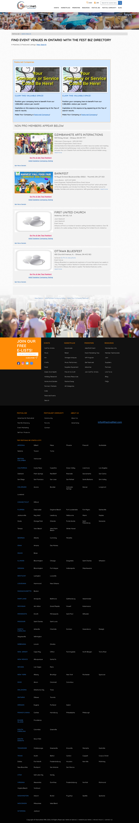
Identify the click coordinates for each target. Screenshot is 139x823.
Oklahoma (22, 690)
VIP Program (89, 357)
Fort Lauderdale (72, 510)
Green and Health (50, 372)
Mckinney (102, 761)
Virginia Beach (22, 788)
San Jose (53, 479)
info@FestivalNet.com (110, 422)
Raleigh (101, 629)
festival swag (69, 381)
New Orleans (54, 583)
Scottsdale (102, 445)
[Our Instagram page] (22, 363)
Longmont (102, 487)
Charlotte (53, 629)
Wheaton (102, 561)
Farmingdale (70, 652)
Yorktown (37, 788)
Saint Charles (87, 561)
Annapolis (37, 599)
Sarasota (102, 521)
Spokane (102, 796)
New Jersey (22, 652)
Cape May (37, 652)
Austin (36, 756)
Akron (36, 682)
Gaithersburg (70, 599)
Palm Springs (38, 474)
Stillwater (86, 614)
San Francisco (38, 479)
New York (21, 674)
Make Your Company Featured (78, 298)
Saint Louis (53, 621)
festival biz (96, 7)
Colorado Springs (69, 488)
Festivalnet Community (54, 413)
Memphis (86, 748)
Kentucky (21, 576)
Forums (47, 423)
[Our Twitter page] (27, 363)
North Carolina (21, 630)
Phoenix (69, 445)
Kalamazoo (87, 606)
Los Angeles (103, 468)
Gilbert (36, 445)
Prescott (85, 445)
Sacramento (87, 474)
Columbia (37, 729)
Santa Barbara (88, 479)
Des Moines (54, 545)
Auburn (36, 796)
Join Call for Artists (91, 372)
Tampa (20, 528)
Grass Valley (70, 468)
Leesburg (53, 515)
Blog (120, 7)
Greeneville (54, 748)
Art (45, 357)
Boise (36, 553)
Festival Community (109, 7)
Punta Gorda (70, 521)
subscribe (30, 358)
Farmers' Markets (50, 386)
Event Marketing (23, 427)
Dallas (19, 761)
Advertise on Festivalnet (25, 418)
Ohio (19, 682)
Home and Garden (50, 381)
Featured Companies (24, 62)
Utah (19, 775)
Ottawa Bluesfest (68, 251)
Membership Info (111, 348)
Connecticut (23, 502)
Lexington (37, 576)
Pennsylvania (23, 712)
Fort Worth (37, 761)
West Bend (53, 803)
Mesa (52, 445)
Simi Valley (102, 479)
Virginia (21, 782)
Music (46, 353)
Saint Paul (69, 614)
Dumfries (53, 782)
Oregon (20, 705)
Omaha (52, 644)
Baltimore (53, 599)
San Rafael (70, 479)
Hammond (37, 583)
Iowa (19, 545)
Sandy (52, 775)
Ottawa (36, 697)
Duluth (36, 614)
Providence (38, 720)
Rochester (86, 674)
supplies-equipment (71, 367)
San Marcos (70, 767)
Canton (68, 756)
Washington (23, 796)
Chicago (53, 561)
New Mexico (22, 659)
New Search (41, 45)
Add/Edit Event (90, 348)
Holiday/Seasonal (50, 376)
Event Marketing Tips (92, 353)
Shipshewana (87, 568)
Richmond (102, 782)
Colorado (21, 487)
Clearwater (38, 510)
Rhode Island (20, 721)
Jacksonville (21, 515)
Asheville (37, 629)
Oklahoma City (39, 690)
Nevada (20, 667)
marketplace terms (84, 819)
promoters (76, 7)
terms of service (71, 819)
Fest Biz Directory (23, 423)
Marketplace (65, 7)
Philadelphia (70, 712)
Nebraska (21, 644)
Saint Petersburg (86, 522)
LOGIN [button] (90, 2)
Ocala (19, 521)
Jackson (37, 811)
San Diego (21, 479)
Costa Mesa (38, 468)
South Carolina (21, 730)
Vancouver (37, 459)
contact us (108, 819)
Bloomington (38, 561)
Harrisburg (54, 712)
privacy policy (98, 819)
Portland (53, 705)
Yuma (52, 451)
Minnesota (22, 614)
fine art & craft (70, 372)
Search (46, 400)
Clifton (52, 652)
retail (67, 353)
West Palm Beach (54, 529)
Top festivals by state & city (29, 440)
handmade (68, 348)
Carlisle (36, 712)
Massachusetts (23, 591)
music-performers (71, 362)
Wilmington (38, 636)
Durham (69, 629)
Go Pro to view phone (68, 258)
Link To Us (108, 372)
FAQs (107, 381)
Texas (20, 756)
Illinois (20, 561)
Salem (68, 705)
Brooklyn (53, 674)
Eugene (36, 705)
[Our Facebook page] (18, 363)
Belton (52, 756)
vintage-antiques (71, 357)
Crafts (46, 362)
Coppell (85, 756)
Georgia (21, 538)
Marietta (69, 538)
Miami (85, 515)
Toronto (53, 697)
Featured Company (42, 115)
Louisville (53, 576)
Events (47, 343)
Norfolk (85, 782)
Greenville (53, 729)
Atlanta (36, 538)
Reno (52, 667)
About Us (75, 413)
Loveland (20, 494)
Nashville (102, 748)
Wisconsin (22, 803)
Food (46, 367)
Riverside (69, 474)
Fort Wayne (54, 568)
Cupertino (53, 468)
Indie (46, 391)
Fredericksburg (55, 761)
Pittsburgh (86, 712)
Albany (36, 674)
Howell (68, 606)
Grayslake (69, 561)
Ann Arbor (37, 606)
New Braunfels (22, 767)
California (22, 468)
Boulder (53, 487)
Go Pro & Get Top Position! (41, 158)
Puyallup (69, 796)
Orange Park (38, 521)
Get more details (20, 165)
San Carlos (102, 474)
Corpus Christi (103, 756)
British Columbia (21, 459)
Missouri (21, 621)
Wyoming (21, 811)
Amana (36, 545)
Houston (69, 761)
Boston (36, 591)
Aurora (36, 487)
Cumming (53, 538)
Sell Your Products (23, 432)
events (56, 7)
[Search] (120, 3)
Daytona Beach (55, 510)
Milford (36, 502)
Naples (101, 515)
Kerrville (85, 761)
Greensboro (87, 629)
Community (48, 418)
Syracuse (102, 674)
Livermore (86, 468)
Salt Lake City (38, 775)
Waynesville (21, 636)
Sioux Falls (37, 739)
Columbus (69, 682)
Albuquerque (38, 659)
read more (58, 152)
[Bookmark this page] (31, 363)
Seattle (85, 796)
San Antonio (54, 767)
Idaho (20, 553)
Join (106, 357)
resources (86, 7)
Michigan (21, 606)
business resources (71, 376)
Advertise (88, 367)
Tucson (36, 451)
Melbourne (70, 515)
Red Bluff (53, 474)
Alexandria (37, 782)
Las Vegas (37, 667)
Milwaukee (37, 803)
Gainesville (102, 510)
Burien (52, 796)
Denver (85, 487)
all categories (69, 386)
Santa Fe (53, 659)
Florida (20, 510)
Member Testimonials (112, 353)
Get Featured (89, 362)
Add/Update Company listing (41, 161)
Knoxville (69, 748)
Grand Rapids (55, 606)
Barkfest (61, 173)
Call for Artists (49, 348)
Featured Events (50, 395)
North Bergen (87, 652)
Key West (37, 515)
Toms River (103, 652)
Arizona (21, 445)
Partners (108, 367)
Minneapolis (54, 614)
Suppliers (108, 362)
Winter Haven (71, 528)
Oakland (20, 474)
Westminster (87, 599)
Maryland (21, 599)
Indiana (20, 568)
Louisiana (21, 583)
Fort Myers (86, 510)
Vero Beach (38, 528)
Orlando (53, 521)
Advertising (75, 423)
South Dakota (20, 740)
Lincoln (36, 644)
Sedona (20, 451)
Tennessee (22, 748)
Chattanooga (38, 748)
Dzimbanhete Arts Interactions (78, 134)
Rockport (37, 767)
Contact (47, 427)
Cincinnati (53, 682)
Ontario (21, 697)
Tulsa (52, 690)
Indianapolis (70, 568)
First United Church (70, 212)
